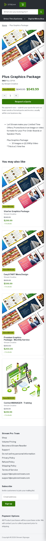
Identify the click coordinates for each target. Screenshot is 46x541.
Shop (4, 438)
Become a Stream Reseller (14, 446)
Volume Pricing (9, 442)
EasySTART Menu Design (16, 274)
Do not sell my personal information (18, 454)
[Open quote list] (22, 4)
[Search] (41, 11)
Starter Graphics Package (16, 211)
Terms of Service (10, 470)
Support (6, 450)
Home (4, 25)
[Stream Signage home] (10, 4)
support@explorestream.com (16, 474)
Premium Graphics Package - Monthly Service (17, 338)
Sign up (8, 504)
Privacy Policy (8, 458)
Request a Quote (23, 101)
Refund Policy (8, 462)
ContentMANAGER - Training (18, 403)
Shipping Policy (9, 466)
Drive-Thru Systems (13, 19)
